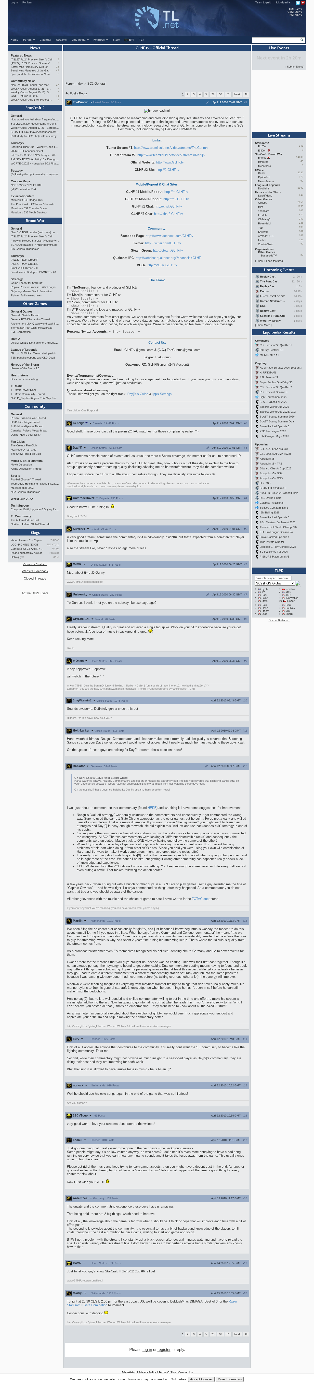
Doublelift (263, 188)
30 (220, 94)
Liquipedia (283, 2)
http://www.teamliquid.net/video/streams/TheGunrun (171, 148)
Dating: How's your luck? (25, 434)
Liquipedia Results (279, 332)
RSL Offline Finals (270, 497)
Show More (263, 325)
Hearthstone (19, 375)
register (163, 1350)
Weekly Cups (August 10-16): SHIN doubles (31, 92)
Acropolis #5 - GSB (271, 478)
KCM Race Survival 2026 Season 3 (281, 367)
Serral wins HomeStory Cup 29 (29, 66)
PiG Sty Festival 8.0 (271, 350)
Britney (262, 157)
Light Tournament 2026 (273, 397)
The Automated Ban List (25, 520)
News (35, 47)
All (246, 94)
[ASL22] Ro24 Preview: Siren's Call (31, 59)
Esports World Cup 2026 (274, 406)
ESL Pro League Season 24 (276, 532)
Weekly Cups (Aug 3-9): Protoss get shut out (31, 99)
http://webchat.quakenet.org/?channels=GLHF (168, 258)
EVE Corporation (21, 331)
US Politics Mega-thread (25, 422)
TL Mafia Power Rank (24, 389)
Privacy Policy (148, 1372)
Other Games (35, 303)
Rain (264, 605)
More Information (230, 1379)
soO (288, 595)
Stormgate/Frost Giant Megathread (31, 327)
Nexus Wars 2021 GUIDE (26, 185)
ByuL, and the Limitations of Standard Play (31, 74)
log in (147, 1350)
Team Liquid (263, 2)
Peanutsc (54, 553)
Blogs (35, 532)
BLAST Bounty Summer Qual (277, 421)
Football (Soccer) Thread (26, 479)
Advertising (128, 1372)
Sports (15, 475)
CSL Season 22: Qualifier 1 (276, 345)
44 (57, 70)
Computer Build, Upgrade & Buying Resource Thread (35, 509)
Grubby (262, 202)
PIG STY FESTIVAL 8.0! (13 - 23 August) (35, 159)
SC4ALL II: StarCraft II (273, 488)
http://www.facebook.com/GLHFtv (170, 236)
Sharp (289, 613)
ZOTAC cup (200, 899)
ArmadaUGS (265, 235)
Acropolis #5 (267, 458)
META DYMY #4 (269, 354)
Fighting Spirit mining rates (26, 295)
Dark (264, 595)
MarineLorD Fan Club (23, 449)
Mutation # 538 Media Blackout (29, 212)
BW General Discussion (25, 248)
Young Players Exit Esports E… (28, 540)
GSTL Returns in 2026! (24, 95)
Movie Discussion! (22, 464)
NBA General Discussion (25, 491)
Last (264, 613)
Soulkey (290, 607)
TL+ (141, 39)
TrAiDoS (55, 540)
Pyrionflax (264, 177)
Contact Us (185, 1372)
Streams (61, 39)
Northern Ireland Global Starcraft (30, 524)
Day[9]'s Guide (137, 394)
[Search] (302, 40)
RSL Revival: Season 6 (273, 392)
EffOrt (265, 610)
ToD (260, 227)
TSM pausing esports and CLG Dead (33, 357)
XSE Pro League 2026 (273, 431)
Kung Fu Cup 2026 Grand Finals (279, 492)
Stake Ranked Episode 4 (274, 536)
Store (116, 39)
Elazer (291, 600)
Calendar (45, 39)
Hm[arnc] (263, 161)
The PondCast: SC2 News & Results (32, 204)
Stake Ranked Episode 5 (274, 517)
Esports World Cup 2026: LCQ (278, 411)
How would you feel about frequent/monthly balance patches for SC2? (35, 119)
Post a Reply (78, 93)
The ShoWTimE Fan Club (26, 453)
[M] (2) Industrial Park (24, 189)
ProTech (263, 146)
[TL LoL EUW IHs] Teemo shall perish (33, 353)
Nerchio (290, 589)
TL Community (21, 516)
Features (99, 39)
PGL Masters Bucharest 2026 (277, 522)
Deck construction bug (24, 379)
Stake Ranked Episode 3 (274, 426)
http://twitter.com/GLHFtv (163, 243)
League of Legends (24, 349)
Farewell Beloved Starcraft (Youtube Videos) (35, 240)
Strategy (17, 170)
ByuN (265, 589)
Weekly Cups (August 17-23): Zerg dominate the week (31, 88)
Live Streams (279, 135)
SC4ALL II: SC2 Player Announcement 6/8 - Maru (35, 131)
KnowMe (263, 231)
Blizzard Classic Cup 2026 (275, 468)
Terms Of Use (167, 1372)
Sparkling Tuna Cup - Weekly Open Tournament (35, 146)
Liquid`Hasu (265, 195)
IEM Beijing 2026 (269, 512)
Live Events (279, 47)
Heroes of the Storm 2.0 (25, 368)
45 (57, 95)
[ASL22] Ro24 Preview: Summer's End (31, 63)
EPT (131, 39)
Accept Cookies (201, 1379)
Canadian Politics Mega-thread (29, 430)
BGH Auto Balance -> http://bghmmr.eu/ (34, 244)
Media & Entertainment (27, 461)
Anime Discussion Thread (26, 468)
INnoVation (292, 597)
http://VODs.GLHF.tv (162, 265)
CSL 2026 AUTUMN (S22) (275, 453)
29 (212, 94)
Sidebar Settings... (279, 620)
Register (27, 2)
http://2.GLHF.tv (168, 170)
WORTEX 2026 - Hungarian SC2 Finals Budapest (35, 163)
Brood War (35, 220)
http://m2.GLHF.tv (176, 199)
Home (14, 39)
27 (57, 84)
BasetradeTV (269, 255)
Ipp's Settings (162, 394)
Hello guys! (17, 557)
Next (237, 94)
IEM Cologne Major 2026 (274, 436)
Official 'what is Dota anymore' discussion (35, 342)
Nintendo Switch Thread (25, 315)
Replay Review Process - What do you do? (35, 287)
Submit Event (295, 66)
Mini (288, 610)
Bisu (288, 605)
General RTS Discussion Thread (30, 319)
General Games (22, 311)
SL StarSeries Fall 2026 (274, 551)
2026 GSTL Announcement (27, 151)
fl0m (260, 206)
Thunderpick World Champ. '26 (278, 527)
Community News (23, 81)
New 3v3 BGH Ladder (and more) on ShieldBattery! (31, 84)
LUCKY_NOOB (53, 544)
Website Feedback (35, 571)
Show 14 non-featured (270, 260)
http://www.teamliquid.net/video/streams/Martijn (171, 155)
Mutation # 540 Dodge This (27, 199)
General (16, 115)
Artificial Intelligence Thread (27, 426)
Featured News (21, 55)
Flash (265, 607)
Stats (265, 600)
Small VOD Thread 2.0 (24, 268)
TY (263, 592)
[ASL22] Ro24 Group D (24, 263)
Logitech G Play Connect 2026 (278, 546)
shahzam (263, 210)
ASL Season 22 (269, 377)
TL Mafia (17, 386)
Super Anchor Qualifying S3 (276, 382)
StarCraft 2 (35, 107)
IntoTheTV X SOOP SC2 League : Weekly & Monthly (35, 155)
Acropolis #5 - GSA (271, 473)
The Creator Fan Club (24, 445)
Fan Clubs (18, 441)
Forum (27, 39)
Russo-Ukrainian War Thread (28, 418)
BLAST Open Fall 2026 (273, 401)
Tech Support (20, 505)
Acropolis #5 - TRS (271, 463)
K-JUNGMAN (268, 372)
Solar (265, 597)
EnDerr (262, 150)
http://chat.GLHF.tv (168, 206)
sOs (288, 592)
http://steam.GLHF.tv (168, 250)
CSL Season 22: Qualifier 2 (276, 387)
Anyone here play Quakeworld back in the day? (35, 323)
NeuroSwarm (266, 181)
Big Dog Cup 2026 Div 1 (274, 507)
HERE (152, 808)
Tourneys (17, 143)
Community (35, 406)
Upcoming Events (279, 269)
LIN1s (56, 557)
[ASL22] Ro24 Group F (24, 259)
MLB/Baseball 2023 (22, 487)
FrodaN (262, 215)
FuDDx (55, 548)
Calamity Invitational (271, 502)
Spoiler (82, 291)
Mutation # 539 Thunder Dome (29, 208)
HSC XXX (265, 483)
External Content (22, 196)
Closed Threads (35, 578)
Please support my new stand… (28, 552)
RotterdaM (264, 223)
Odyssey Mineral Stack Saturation (31, 291)
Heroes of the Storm (25, 364)
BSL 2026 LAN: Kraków (274, 448)
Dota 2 (15, 339)
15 (57, 66)
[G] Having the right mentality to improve (34, 174)
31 (228, 94)
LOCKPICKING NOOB (24, 544)
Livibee (262, 240)
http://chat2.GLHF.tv (168, 214)
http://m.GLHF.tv (176, 192)
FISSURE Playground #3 (274, 556)
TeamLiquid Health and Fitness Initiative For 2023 (35, 483)
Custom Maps (20, 181)
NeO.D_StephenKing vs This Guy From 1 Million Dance (35, 398)
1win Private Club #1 (272, 541)
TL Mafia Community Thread (28, 394)
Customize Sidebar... (35, 564)
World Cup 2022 (22, 499)
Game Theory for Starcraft (26, 282)
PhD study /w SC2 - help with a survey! (34, 136)
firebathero (264, 165)
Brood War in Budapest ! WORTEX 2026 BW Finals (35, 272)
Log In (14, 2)
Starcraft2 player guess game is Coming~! (35, 123)
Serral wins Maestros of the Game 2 (31, 70)
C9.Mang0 (264, 219)
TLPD (279, 570)
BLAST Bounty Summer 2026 (277, 416)
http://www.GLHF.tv (170, 162)
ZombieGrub (265, 244)
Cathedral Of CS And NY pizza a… (28, 548)
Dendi (261, 173)
